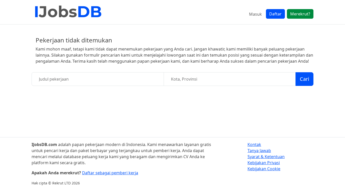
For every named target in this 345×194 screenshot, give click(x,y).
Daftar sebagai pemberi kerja (110, 173)
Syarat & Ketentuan (266, 156)
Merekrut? (300, 14)
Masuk (255, 14)
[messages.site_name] (68, 12)
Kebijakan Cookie (264, 169)
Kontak (254, 144)
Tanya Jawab (259, 150)
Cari (304, 79)
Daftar (275, 14)
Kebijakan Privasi (264, 162)
